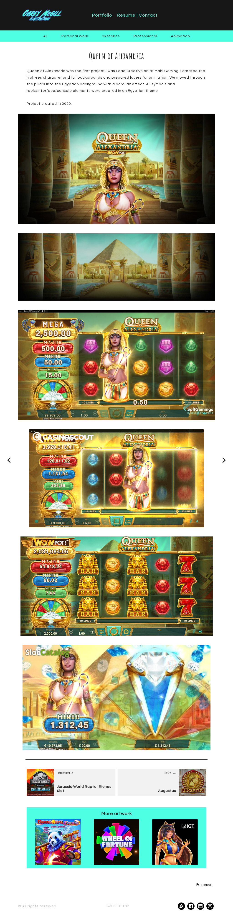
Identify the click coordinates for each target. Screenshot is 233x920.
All (45, 36)
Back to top (117, 906)
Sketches (111, 36)
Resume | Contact (137, 15)
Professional (145, 36)
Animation (180, 36)
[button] (204, 885)
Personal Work (74, 36)
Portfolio (102, 15)
